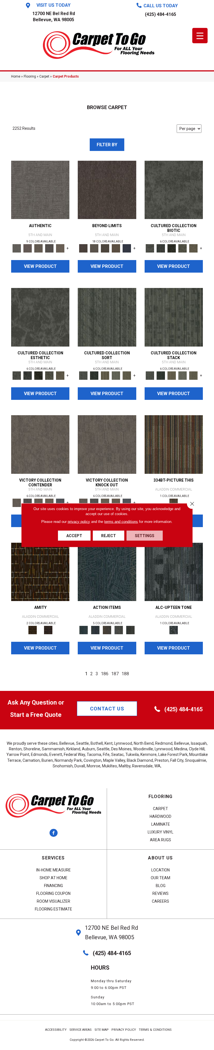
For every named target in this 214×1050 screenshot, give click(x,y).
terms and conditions (121, 521)
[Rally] (49, 503)
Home (15, 76)
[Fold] (105, 375)
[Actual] (40, 190)
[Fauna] (115, 248)
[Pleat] (115, 375)
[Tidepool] (107, 572)
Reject (108, 535)
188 (125, 673)
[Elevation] (105, 248)
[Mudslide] (174, 444)
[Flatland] (127, 248)
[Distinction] (193, 248)
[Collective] (171, 248)
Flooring (30, 76)
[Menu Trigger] (200, 35)
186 (104, 673)
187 (115, 673)
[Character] (161, 248)
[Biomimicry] (174, 190)
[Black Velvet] (48, 630)
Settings (144, 535)
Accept (74, 535)
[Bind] (107, 317)
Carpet (44, 76)
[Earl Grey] (119, 630)
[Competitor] (38, 503)
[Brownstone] (107, 630)
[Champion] (27, 503)
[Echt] (27, 248)
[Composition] (182, 248)
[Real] (60, 248)
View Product (40, 266)
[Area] (107, 190)
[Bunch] (94, 375)
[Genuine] (38, 248)
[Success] (60, 503)
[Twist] (127, 375)
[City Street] (130, 630)
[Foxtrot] (174, 572)
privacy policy (79, 521)
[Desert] (94, 248)
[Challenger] (40, 444)
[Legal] (49, 248)
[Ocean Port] (95, 630)
